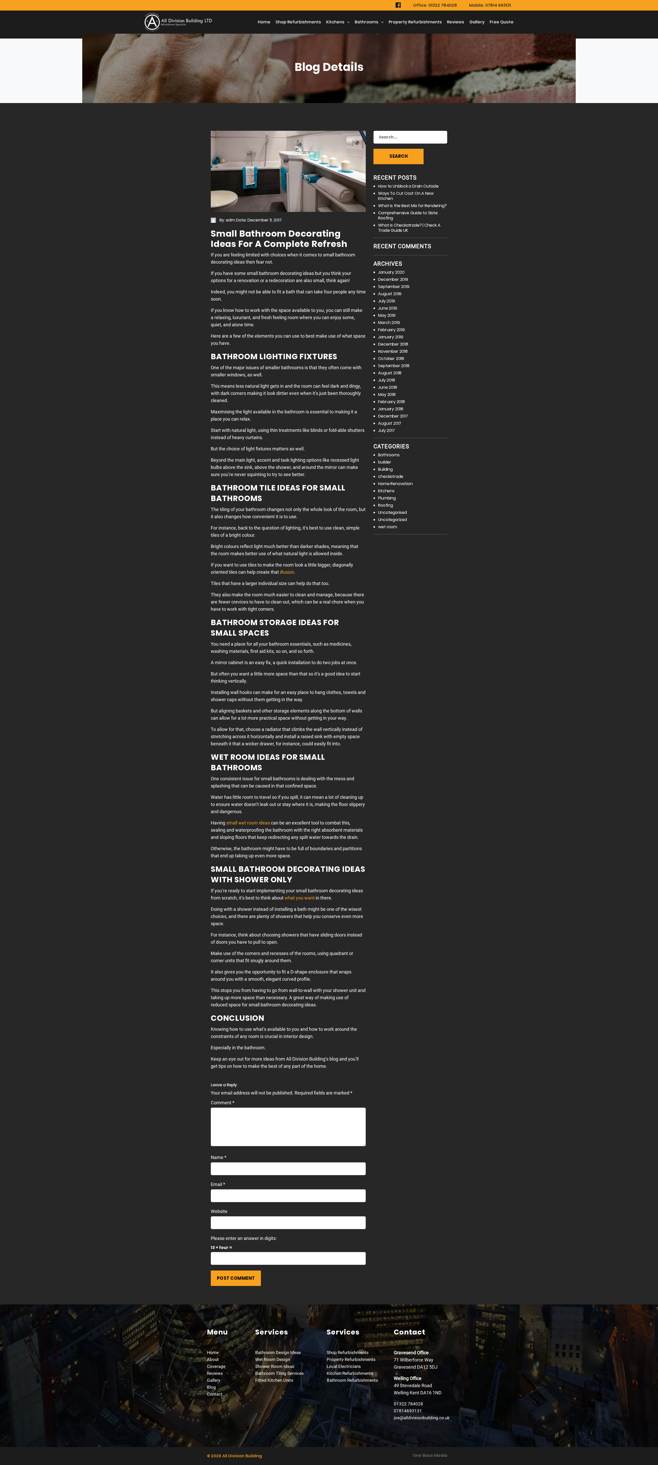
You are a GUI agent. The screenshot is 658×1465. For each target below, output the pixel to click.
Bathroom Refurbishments (352, 1380)
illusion (287, 572)
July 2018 (386, 380)
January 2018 (390, 409)
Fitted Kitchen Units (274, 1380)
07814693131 (408, 1410)
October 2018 (391, 358)
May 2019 (386, 315)
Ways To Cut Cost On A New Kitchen (405, 195)
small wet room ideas (248, 823)
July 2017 (386, 430)
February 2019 (391, 330)
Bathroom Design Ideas (278, 1352)
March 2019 (389, 323)
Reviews (455, 22)
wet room (387, 527)
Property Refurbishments (415, 22)
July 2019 (386, 301)
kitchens (335, 22)
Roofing (385, 505)
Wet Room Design (272, 1359)
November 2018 (392, 351)
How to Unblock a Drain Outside (408, 186)
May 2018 (386, 394)
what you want (300, 898)
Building (385, 469)
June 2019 (387, 308)
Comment (222, 1102)
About (213, 1359)
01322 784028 (408, 1403)
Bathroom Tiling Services (279, 1373)
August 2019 (389, 294)
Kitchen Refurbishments (350, 1373)
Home (264, 22)
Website (219, 1211)
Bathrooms (366, 22)
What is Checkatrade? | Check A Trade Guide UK (409, 227)
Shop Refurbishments (298, 22)
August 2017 (389, 423)
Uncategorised (392, 512)
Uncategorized (392, 520)
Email (218, 1184)
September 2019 (393, 287)
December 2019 (393, 279)
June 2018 (387, 387)
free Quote (502, 22)
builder (384, 462)
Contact (214, 1394)
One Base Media (430, 1455)
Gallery (477, 22)
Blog (211, 1387)
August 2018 (389, 373)
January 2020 (391, 272)
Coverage (216, 1366)
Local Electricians (344, 1366)
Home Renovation (395, 484)
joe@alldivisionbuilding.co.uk (422, 1417)
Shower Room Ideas (274, 1366)
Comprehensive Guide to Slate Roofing (407, 215)
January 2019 (390, 337)
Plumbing (387, 498)
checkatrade (390, 476)
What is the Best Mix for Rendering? (412, 206)
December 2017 (393, 416)
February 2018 (391, 402)
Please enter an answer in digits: (244, 1238)
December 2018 (393, 344)
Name (218, 1157)
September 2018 (393, 366)
